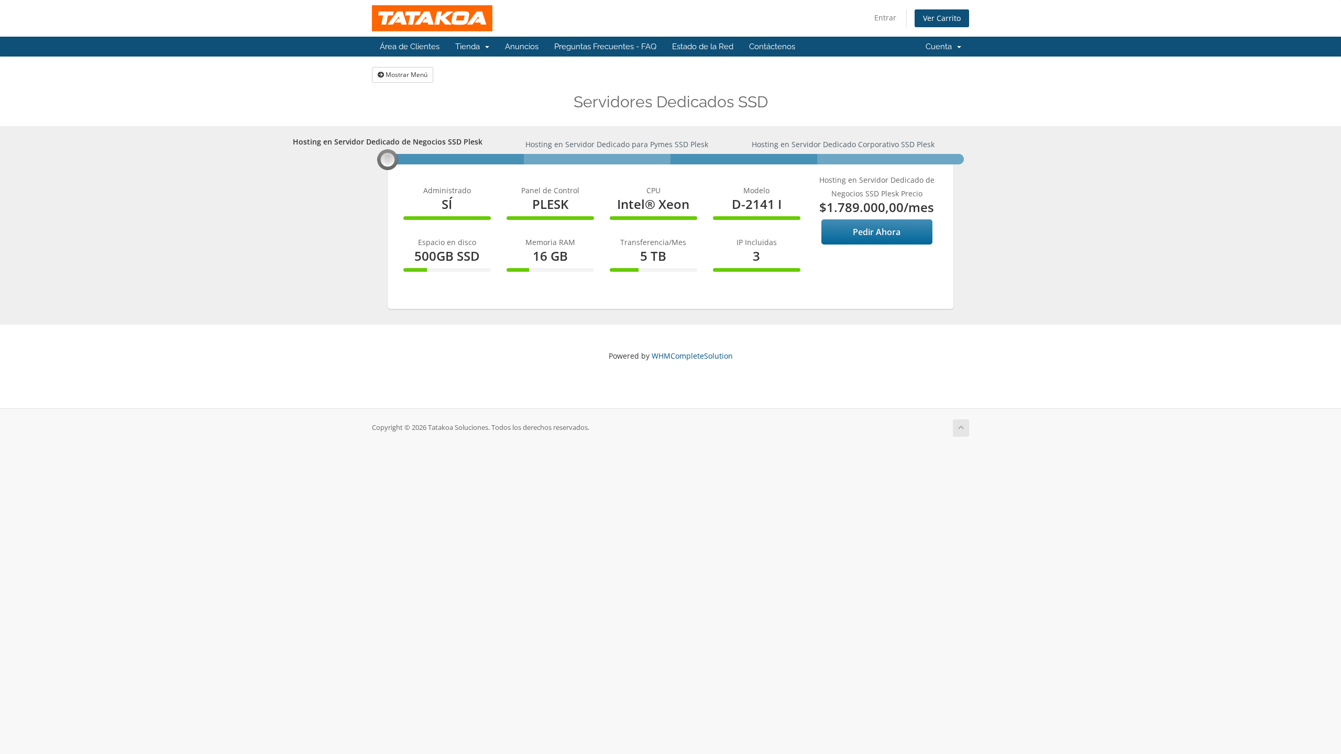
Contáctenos (772, 46)
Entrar (885, 18)
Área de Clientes (409, 46)
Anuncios (521, 46)
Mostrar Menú (405, 74)
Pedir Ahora (876, 232)
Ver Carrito (942, 18)
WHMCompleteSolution (692, 356)
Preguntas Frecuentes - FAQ (605, 46)
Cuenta (941, 46)
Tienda (469, 46)
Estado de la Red (702, 46)
